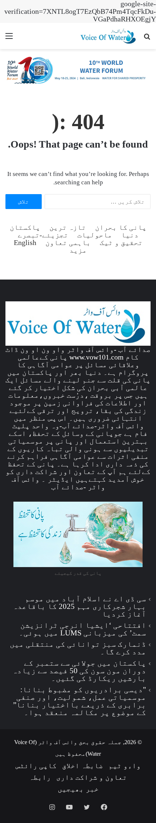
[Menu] (9, 39)
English (25, 242)
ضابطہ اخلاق (82, 766)
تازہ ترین (67, 227)
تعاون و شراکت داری (91, 777)
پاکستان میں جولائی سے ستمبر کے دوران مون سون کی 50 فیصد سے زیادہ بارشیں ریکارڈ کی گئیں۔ (79, 671)
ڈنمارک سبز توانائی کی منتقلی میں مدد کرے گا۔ (78, 648)
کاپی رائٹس (36, 766)
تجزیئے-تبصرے (43, 235)
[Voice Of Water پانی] (109, 36)
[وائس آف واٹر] (78, 72)
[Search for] (147, 39)
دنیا (130, 235)
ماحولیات (94, 235)
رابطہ (40, 777)
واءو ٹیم (124, 766)
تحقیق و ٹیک (121, 242)
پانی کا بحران (121, 227)
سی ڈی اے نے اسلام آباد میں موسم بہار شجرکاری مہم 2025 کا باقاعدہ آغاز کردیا (79, 606)
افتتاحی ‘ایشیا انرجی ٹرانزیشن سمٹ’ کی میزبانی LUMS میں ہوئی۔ (82, 629)
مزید (78, 250)
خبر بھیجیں (78, 789)
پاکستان (25, 227)
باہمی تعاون (68, 242)
